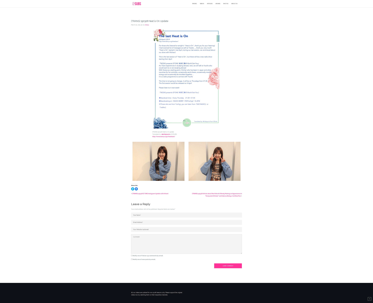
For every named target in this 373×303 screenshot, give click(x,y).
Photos (225, 3)
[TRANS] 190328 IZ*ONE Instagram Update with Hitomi (150, 193)
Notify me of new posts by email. (144, 259)
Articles (209, 3)
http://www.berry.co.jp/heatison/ (163, 136)
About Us (234, 3)
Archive (217, 3)
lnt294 (147, 25)
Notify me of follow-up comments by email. (148, 255)
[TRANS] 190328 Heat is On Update (149, 21)
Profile (194, 3)
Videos (202, 3)
